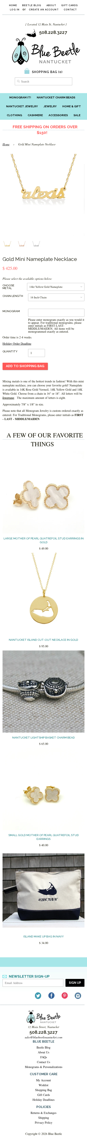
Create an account (44, 9)
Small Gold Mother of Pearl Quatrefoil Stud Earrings (43, 837)
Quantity (10, 351)
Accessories (58, 115)
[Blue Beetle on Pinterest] (65, 995)
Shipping (43, 1118)
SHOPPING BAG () (47, 72)
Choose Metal (8, 287)
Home (13, 5)
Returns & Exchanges (43, 1113)
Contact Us (43, 1062)
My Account (43, 1080)
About (51, 5)
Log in (14, 9)
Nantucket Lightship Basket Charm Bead (43, 737)
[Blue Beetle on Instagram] (78, 995)
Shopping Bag (43, 1090)
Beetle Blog (31, 5)
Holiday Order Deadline (17, 344)
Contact (70, 9)
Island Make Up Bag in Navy (43, 936)
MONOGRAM (11, 311)
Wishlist (43, 1085)
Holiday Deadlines (43, 1100)
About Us (43, 1052)
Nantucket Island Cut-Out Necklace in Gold (43, 639)
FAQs (43, 1057)
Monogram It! (20, 97)
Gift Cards (69, 5)
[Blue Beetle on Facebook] (51, 995)
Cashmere (35, 115)
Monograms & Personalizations (43, 1067)
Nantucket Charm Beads (56, 97)
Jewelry (50, 106)
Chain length (13, 296)
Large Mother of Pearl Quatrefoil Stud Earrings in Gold (44, 540)
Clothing (14, 115)
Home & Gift (71, 106)
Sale (76, 115)
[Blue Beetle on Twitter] (38, 995)
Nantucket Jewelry (22, 106)
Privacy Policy (43, 1122)
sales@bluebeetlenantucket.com (43, 1037)
